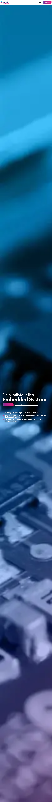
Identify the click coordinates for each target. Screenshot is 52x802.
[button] (40, 2)
